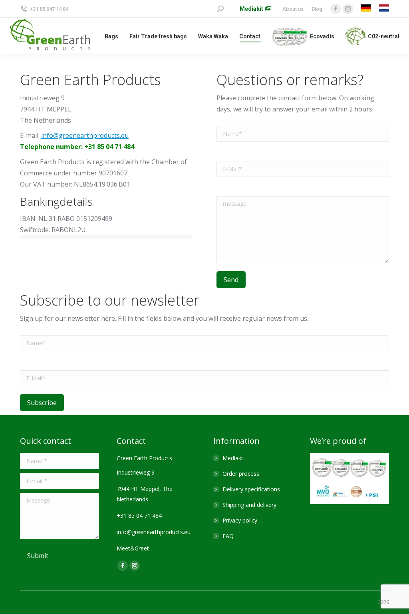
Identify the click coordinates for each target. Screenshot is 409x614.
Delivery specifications (251, 489)
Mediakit (233, 458)
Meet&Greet (133, 548)
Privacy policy (239, 520)
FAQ (228, 536)
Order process (240, 473)
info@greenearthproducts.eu (85, 135)
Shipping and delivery (249, 505)
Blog (317, 9)
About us (293, 9)
